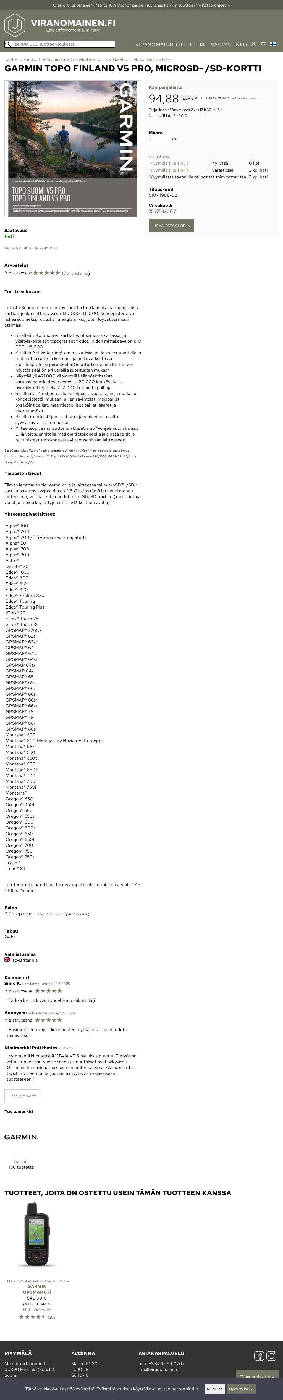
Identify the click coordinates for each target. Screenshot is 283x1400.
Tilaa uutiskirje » (257, 1377)
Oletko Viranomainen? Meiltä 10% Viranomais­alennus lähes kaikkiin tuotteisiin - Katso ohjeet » (141, 5)
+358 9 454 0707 (166, 1364)
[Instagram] (271, 1356)
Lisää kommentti (22, 1095)
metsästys (215, 45)
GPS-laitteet (86, 59)
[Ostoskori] (263, 45)
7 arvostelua (76, 273)
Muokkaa (214, 1388)
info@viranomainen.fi (159, 1369)
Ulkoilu (28, 59)
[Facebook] (259, 1356)
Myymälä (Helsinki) (169, 163)
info (240, 45)
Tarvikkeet (115, 59)
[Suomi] (274, 45)
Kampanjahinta (166, 87)
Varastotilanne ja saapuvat (30, 248)
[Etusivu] (59, 35)
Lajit (10, 59)
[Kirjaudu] (253, 44)
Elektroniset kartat (150, 59)
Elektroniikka (54, 59)
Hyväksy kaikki (241, 1388)
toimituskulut (249, 98)
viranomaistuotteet (165, 45)
